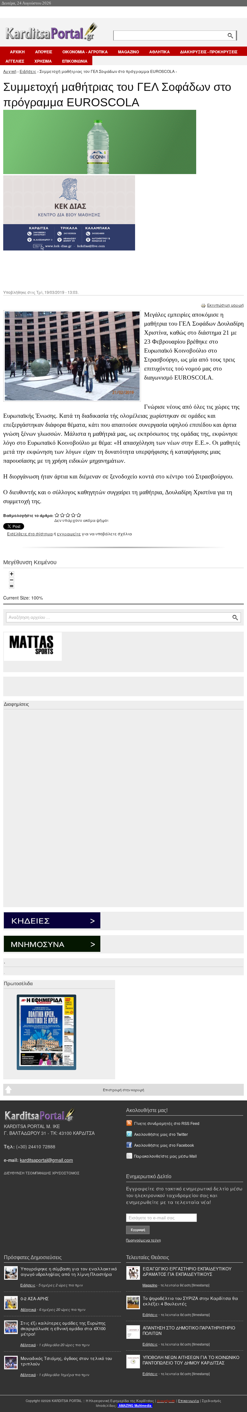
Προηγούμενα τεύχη (143, 1239)
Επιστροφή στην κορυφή (123, 1089)
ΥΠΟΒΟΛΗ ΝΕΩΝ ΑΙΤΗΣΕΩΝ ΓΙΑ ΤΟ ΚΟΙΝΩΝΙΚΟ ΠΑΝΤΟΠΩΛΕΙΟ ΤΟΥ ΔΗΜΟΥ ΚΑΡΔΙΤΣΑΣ (191, 1360)
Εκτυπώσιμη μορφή (225, 305)
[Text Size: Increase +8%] (11, 573)
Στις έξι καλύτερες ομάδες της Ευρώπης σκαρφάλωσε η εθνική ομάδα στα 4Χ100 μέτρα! (63, 1328)
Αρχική (9, 71)
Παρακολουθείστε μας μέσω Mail (165, 1156)
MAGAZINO (128, 52)
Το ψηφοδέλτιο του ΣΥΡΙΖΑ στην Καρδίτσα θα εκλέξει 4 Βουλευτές (190, 1301)
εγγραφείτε (69, 533)
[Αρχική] (51, 30)
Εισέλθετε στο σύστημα (30, 533)
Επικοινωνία (188, 1401)
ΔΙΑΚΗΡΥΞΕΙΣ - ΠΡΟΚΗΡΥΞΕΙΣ (208, 52)
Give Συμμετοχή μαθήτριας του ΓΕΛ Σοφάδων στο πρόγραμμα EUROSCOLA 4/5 (73, 515)
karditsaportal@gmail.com (46, 1160)
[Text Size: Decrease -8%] (11, 580)
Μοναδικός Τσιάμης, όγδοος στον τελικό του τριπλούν (66, 1361)
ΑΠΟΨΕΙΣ (43, 52)
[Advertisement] (117, 269)
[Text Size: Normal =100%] (11, 586)
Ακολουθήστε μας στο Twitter (161, 1134)
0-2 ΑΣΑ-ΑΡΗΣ (35, 1298)
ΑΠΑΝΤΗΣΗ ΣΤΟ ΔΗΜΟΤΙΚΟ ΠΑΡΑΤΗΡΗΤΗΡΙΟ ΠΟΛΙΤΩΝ (189, 1330)
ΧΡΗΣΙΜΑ (43, 61)
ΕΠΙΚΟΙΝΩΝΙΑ (74, 61)
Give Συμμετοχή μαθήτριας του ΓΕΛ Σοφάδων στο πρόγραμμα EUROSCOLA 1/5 (57, 515)
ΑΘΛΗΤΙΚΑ (159, 52)
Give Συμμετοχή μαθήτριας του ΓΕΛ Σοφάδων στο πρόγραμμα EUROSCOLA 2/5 (62, 515)
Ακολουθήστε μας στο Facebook (164, 1145)
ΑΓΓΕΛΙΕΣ (14, 61)
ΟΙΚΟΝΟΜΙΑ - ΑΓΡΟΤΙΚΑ (85, 52)
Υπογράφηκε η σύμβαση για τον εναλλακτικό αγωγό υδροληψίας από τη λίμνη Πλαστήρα (69, 1271)
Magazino (149, 1284)
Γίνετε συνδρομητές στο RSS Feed (166, 1123)
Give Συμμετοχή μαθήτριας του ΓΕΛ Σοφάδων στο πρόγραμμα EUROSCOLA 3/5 (68, 515)
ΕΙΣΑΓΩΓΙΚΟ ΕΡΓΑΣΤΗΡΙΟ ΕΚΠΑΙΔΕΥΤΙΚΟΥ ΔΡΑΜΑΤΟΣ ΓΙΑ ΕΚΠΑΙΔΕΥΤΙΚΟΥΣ (187, 1271)
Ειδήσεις (28, 71)
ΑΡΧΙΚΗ (17, 52)
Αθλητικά (28, 1309)
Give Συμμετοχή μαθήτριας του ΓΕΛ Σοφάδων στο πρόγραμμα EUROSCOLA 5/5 (79, 515)
